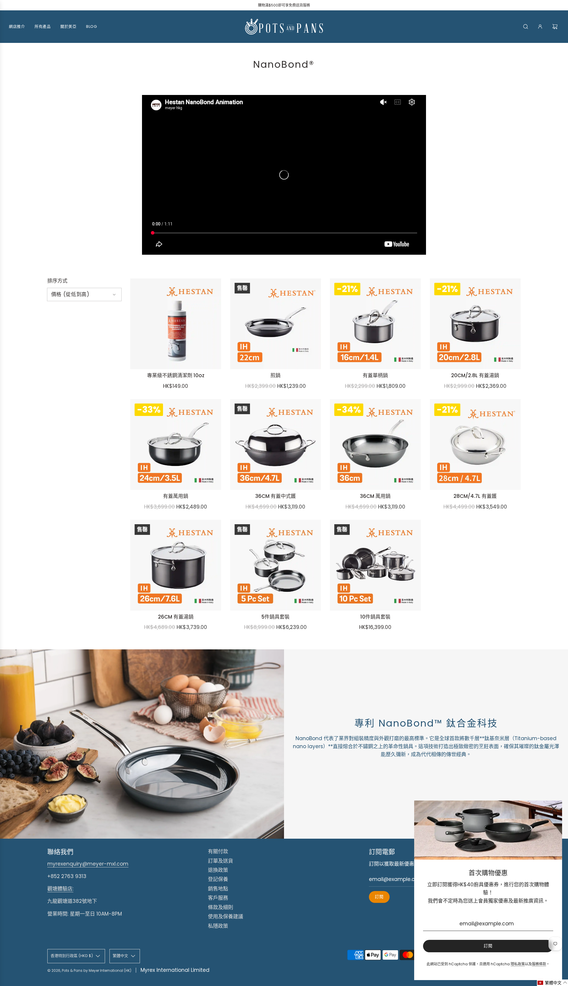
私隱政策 (218, 925)
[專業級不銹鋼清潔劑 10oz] (175, 323)
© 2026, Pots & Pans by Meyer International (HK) (89, 970)
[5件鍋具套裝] (275, 565)
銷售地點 (218, 888)
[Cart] (556, 26)
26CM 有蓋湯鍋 (175, 616)
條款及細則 (220, 907)
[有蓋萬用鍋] (175, 444)
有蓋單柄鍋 (375, 375)
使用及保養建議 (225, 916)
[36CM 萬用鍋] (375, 444)
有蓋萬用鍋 (175, 496)
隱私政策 (518, 963)
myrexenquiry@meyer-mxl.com (87, 863)
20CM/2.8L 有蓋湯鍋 (475, 375)
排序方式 (57, 280)
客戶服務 (218, 897)
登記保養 (218, 879)
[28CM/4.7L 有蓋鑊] (475, 444)
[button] (552, 982)
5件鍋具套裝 (275, 616)
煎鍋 (275, 375)
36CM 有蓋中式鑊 (275, 496)
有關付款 (218, 851)
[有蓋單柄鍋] (375, 323)
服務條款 (539, 963)
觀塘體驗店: (60, 888)
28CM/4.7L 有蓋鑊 (475, 496)
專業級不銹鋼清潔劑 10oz (175, 375)
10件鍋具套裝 (375, 616)
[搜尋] (525, 26)
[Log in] (540, 26)
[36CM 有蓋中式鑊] (275, 444)
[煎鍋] (275, 323)
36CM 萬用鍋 (375, 496)
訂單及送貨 (220, 860)
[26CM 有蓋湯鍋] (175, 565)
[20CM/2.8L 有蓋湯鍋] (475, 323)
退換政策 (218, 870)
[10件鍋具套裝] (375, 565)
